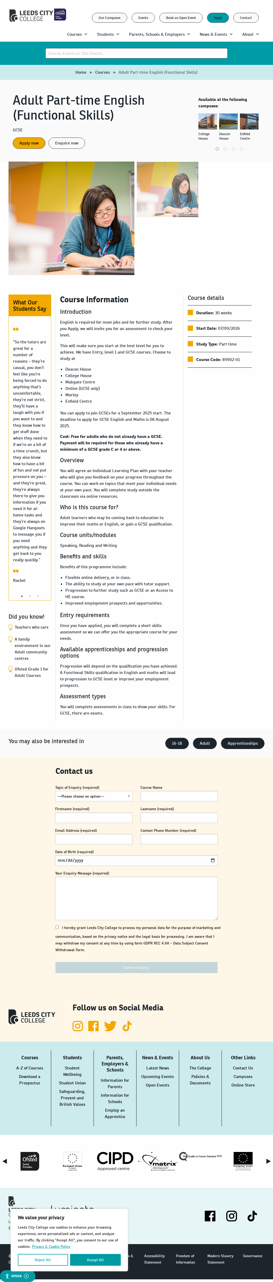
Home (80, 72)
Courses (102, 72)
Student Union (72, 1083)
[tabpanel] (208, 129)
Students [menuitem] (105, 34)
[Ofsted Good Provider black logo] (30, 1161)
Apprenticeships (243, 743)
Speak (16, 1275)
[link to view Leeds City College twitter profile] (111, 1030)
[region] (69, 1240)
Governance (252, 1255)
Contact (246, 17)
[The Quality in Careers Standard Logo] (200, 1156)
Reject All (43, 1259)
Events (143, 17)
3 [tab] (233, 149)
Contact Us (243, 1068)
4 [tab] (241, 149)
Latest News (157, 1068)
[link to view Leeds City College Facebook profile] (94, 1030)
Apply (218, 17)
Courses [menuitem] (74, 34)
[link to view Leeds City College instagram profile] (78, 1030)
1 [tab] (217, 149)
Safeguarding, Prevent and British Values (72, 1098)
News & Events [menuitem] (213, 34)
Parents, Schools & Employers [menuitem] (157, 34)
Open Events (157, 1085)
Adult (205, 743)
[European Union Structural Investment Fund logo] (243, 1161)
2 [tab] (225, 149)
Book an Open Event (181, 17)
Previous (194, 129)
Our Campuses (110, 17)
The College (200, 1068)
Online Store (243, 1085)
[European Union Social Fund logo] (72, 1161)
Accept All (95, 1259)
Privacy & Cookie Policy (51, 1246)
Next (264, 129)
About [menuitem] (248, 34)
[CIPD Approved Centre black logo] (115, 1161)
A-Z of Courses (29, 1068)
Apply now (29, 143)
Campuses (243, 1076)
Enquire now (66, 143)
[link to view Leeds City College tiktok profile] (127, 1030)
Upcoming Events (157, 1076)
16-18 (177, 743)
